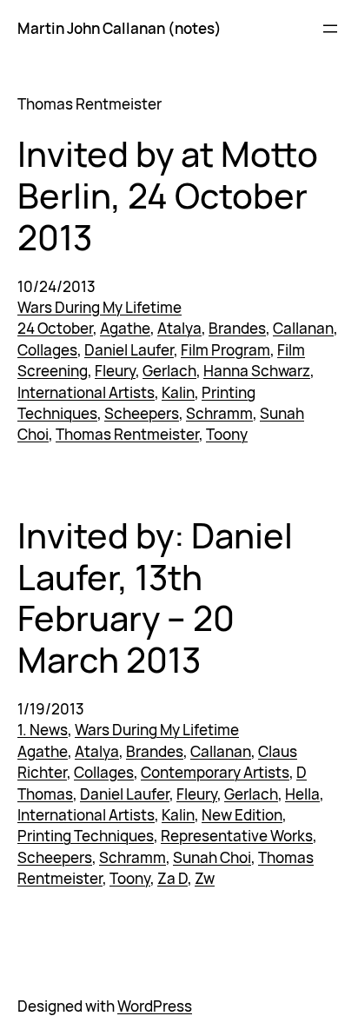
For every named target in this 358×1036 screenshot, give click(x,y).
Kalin (178, 392)
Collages (47, 350)
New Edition (242, 815)
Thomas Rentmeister (127, 434)
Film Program (225, 350)
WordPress (154, 1006)
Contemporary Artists (215, 772)
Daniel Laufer (129, 350)
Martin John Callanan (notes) (119, 28)
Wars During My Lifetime (99, 307)
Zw (205, 878)
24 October (55, 328)
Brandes (237, 328)
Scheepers (141, 413)
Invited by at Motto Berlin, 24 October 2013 (167, 196)
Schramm (219, 413)
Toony (227, 434)
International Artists (86, 392)
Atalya (179, 328)
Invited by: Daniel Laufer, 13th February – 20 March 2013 (155, 598)
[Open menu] (330, 28)
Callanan (303, 328)
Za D (172, 878)
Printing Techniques (85, 836)
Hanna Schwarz (256, 371)
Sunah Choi (212, 857)
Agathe (125, 328)
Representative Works (237, 836)
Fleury (115, 371)
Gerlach (169, 371)
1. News (42, 730)
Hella (302, 794)
